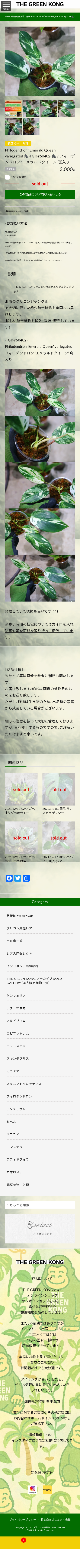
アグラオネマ (16, 1008)
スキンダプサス (18, 1058)
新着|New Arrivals (20, 915)
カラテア (13, 1071)
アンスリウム (16, 1109)
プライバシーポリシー (23, 1519)
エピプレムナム (18, 1033)
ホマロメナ (15, 1172)
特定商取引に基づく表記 (56, 1519)
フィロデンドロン (19, 1096)
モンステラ (15, 1147)
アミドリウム (16, 1020)
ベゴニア (13, 1134)
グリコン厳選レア (19, 928)
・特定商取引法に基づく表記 (17, 211)
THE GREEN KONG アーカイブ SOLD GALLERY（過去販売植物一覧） (34, 980)
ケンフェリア (16, 995)
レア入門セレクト (19, 953)
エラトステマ (16, 1046)
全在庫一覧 (15, 941)
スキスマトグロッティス (24, 1084)
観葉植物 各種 (17, 143)
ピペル (11, 1121)
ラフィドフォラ (18, 1159)
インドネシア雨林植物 (23, 966)
